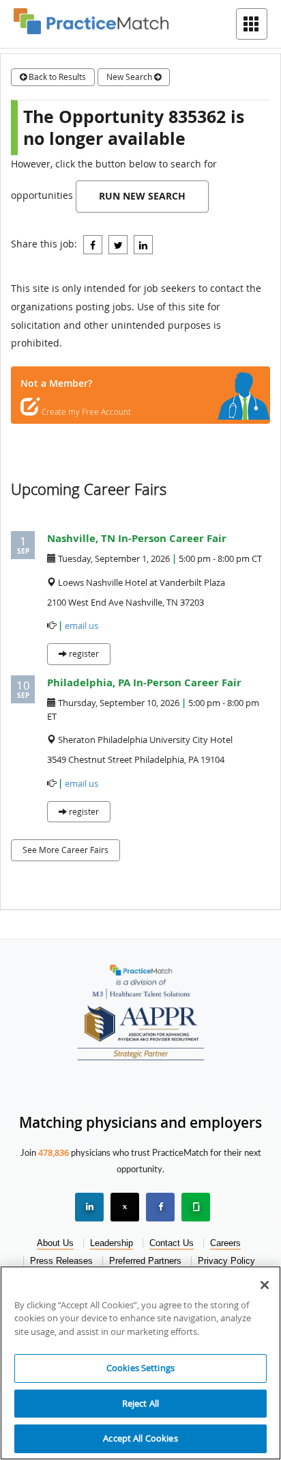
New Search (130, 76)
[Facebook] (92, 244)
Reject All (140, 1403)
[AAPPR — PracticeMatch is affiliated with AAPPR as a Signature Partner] (141, 1029)
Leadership (111, 1243)
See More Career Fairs (65, 849)
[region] (140, 1363)
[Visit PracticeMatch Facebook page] (160, 1207)
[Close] (265, 1285)
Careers (225, 1243)
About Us (55, 1243)
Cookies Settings (140, 1368)
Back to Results (56, 76)
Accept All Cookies (140, 1438)
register (83, 653)
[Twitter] (118, 244)
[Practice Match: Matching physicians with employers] (91, 20)
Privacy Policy (226, 1261)
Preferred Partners (145, 1261)
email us (81, 626)
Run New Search (142, 195)
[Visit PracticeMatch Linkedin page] (89, 1207)
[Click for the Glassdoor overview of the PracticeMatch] (195, 1207)
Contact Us (171, 1243)
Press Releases (61, 1261)
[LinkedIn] (143, 244)
